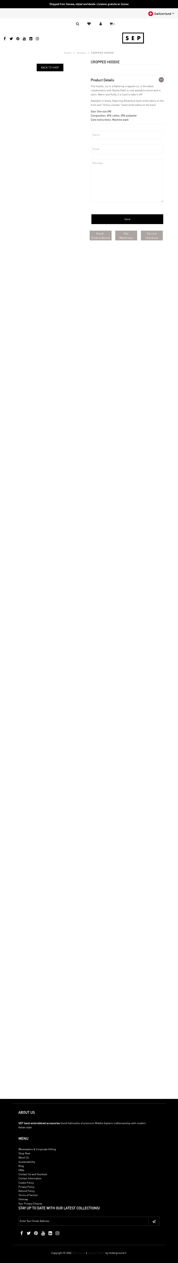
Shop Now (24, 1153)
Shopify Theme (96, 1253)
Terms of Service (28, 1195)
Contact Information (29, 1178)
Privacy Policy (26, 1186)
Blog (21, 1166)
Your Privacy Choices (30, 1203)
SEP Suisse (78, 1253)
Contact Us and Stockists (32, 1174)
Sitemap (23, 1199)
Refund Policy (26, 1191)
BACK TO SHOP (50, 67)
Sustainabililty (26, 1161)
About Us (23, 1157)
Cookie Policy (26, 1182)
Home (67, 52)
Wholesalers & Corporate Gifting (37, 1149)
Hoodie (81, 52)
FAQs (21, 1170)
